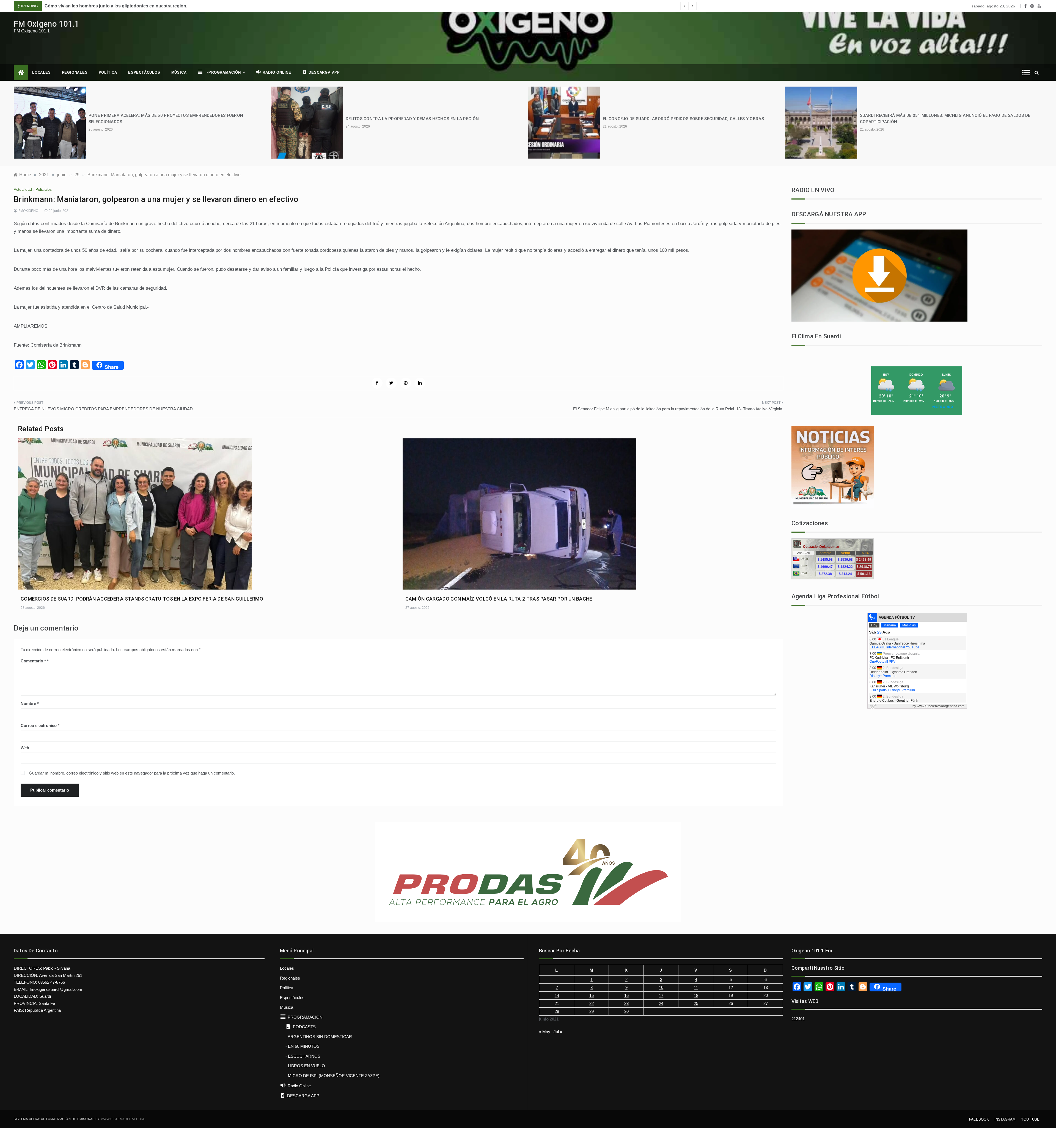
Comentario (33, 661)
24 (661, 1003)
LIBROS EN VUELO (306, 1065)
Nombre (30, 703)
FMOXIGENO (28, 211)
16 (626, 995)
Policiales (43, 189)
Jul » (558, 1031)
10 (661, 987)
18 (696, 995)
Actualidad (23, 189)
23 (626, 1003)
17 (661, 995)
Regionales (75, 72)
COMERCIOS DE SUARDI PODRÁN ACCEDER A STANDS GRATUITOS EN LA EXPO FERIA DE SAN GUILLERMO (142, 599)
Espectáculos (144, 72)
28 (557, 1011)
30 (626, 1011)
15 (591, 995)
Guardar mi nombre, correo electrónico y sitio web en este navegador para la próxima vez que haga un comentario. (132, 773)
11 (696, 987)
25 (696, 1003)
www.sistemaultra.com (122, 1119)
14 (557, 995)
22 (591, 1003)
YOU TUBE (1030, 1119)
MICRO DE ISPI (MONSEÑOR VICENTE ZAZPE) (334, 1075)
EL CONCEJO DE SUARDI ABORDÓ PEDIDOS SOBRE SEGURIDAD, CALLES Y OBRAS (683, 118)
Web (25, 747)
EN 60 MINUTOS (304, 1046)
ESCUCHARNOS (304, 1056)
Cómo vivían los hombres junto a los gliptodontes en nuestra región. (116, 6)
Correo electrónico (40, 725)
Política (108, 72)
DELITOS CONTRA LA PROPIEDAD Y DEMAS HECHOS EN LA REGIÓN (412, 118)
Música (179, 72)
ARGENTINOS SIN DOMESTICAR (320, 1036)
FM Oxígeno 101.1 (46, 24)
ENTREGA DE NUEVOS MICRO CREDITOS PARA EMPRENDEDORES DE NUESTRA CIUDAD (103, 409)
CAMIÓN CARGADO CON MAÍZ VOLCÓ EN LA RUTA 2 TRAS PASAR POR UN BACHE (498, 599)
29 (591, 1011)
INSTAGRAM (1005, 1119)
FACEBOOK (979, 1119)
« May (544, 1031)
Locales (41, 72)
